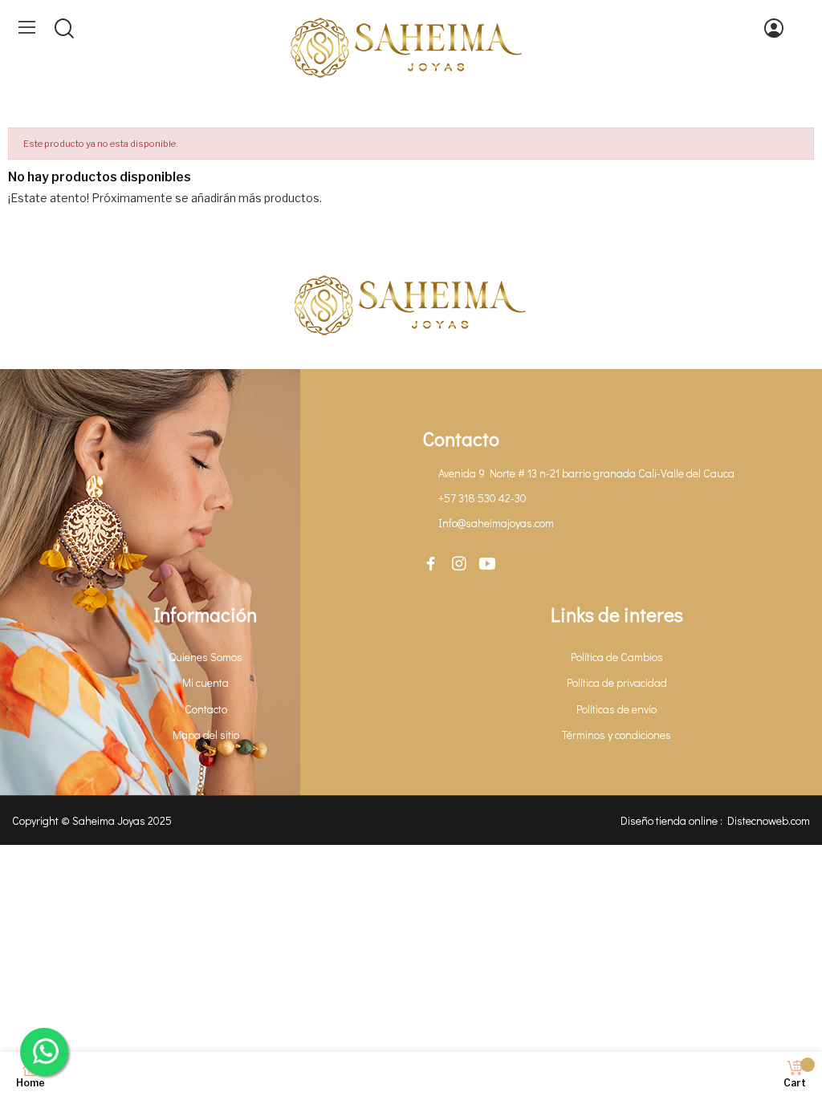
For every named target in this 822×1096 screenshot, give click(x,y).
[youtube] (487, 564)
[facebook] (431, 564)
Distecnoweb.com (768, 820)
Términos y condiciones (616, 734)
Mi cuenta (205, 682)
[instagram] (459, 564)
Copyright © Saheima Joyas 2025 (92, 820)
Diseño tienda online (669, 820)
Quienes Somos (205, 656)
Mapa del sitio (206, 734)
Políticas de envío (616, 708)
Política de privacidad (617, 682)
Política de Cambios (617, 656)
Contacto (206, 708)
